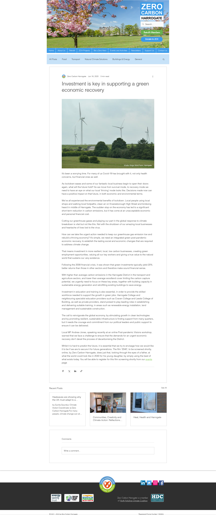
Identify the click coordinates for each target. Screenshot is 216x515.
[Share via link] (81, 371)
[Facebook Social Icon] (161, 482)
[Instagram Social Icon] (155, 482)
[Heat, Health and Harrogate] (148, 403)
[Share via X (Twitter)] (69, 371)
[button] (152, 39)
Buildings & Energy (121, 59)
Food (64, 59)
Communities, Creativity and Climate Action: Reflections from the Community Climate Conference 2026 (107, 419)
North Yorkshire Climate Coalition (134, 500)
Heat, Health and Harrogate (147, 417)
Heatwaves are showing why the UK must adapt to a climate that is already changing (66, 398)
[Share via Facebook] (63, 371)
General (138, 59)
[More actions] (152, 76)
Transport (76, 59)
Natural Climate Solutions (96, 59)
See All (164, 388)
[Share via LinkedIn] (75, 371)
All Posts (53, 59)
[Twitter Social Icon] (149, 482)
